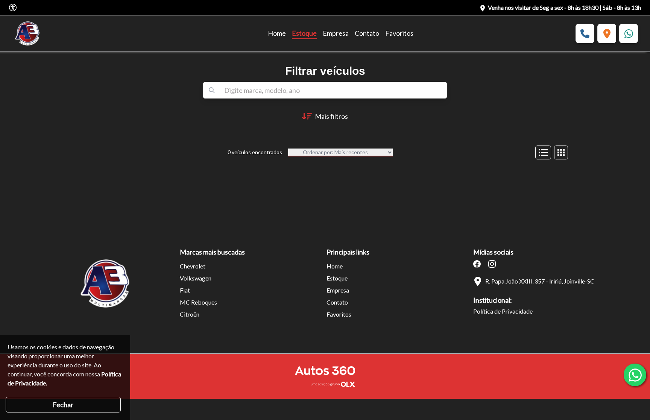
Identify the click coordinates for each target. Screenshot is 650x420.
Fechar (63, 404)
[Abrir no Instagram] (492, 264)
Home (277, 33)
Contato (367, 33)
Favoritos (399, 33)
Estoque (304, 33)
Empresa (336, 33)
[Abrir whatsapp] (635, 375)
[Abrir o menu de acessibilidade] (13, 7)
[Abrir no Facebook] (477, 264)
